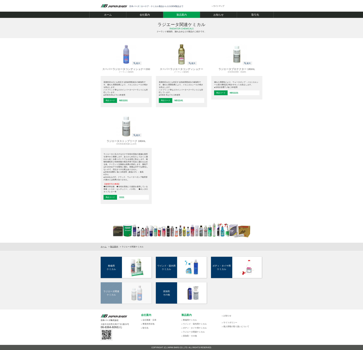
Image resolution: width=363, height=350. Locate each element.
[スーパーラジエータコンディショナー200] (126, 54)
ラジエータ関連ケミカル (194, 332)
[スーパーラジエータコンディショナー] (181, 54)
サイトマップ (218, 6)
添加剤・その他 (190, 336)
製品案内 (182, 14)
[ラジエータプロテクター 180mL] (236, 54)
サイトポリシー (230, 322)
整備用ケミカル (190, 320)
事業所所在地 (148, 324)
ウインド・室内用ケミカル (195, 324)
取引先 (255, 14)
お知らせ (218, 14)
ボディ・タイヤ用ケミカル (195, 328)
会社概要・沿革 (149, 320)
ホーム (108, 14)
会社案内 (145, 14)
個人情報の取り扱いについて (236, 326)
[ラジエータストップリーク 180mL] (126, 126)
